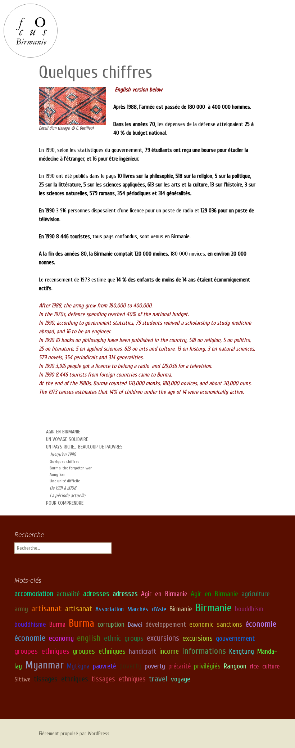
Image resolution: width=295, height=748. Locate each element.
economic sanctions (215, 624)
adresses (96, 593)
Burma (57, 624)
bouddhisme (30, 624)
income (169, 651)
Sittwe (22, 679)
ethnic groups (124, 638)
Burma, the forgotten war (71, 467)
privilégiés (207, 666)
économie (260, 624)
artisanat (46, 608)
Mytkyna (78, 666)
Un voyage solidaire (67, 439)
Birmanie (180, 609)
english (89, 638)
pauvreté (104, 666)
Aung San (57, 474)
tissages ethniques (61, 679)
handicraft (142, 651)
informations (204, 651)
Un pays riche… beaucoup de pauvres (84, 447)
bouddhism (249, 609)
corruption (110, 624)
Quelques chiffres (64, 461)
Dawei (135, 624)
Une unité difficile (65, 480)
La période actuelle (67, 495)
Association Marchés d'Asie (130, 609)
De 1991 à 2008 (63, 488)
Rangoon (235, 666)
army (21, 609)
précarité (179, 666)
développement (165, 624)
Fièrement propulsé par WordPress (74, 733)
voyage (180, 679)
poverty (130, 666)
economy (61, 638)
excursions (163, 638)
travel (158, 679)
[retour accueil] (31, 31)
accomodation (33, 594)
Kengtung (241, 651)
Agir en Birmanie (63, 432)
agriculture (255, 594)
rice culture (265, 666)
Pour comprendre (64, 503)
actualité (68, 594)
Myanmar (44, 665)
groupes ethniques (41, 651)
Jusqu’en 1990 (63, 454)
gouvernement (235, 638)
